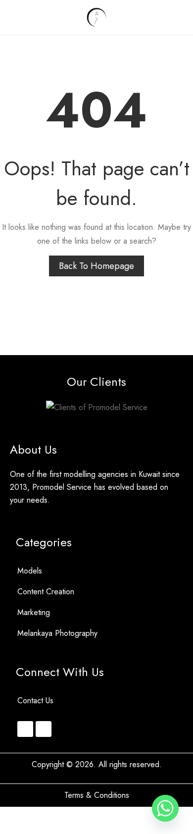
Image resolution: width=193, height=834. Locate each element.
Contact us (35, 700)
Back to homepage (96, 266)
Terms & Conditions (96, 795)
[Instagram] (25, 729)
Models (29, 570)
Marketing (33, 612)
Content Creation (45, 591)
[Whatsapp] (43, 729)
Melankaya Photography (57, 633)
